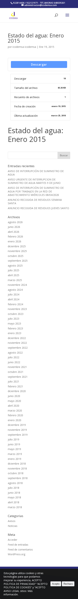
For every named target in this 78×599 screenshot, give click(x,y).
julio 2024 (13, 294)
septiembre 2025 (18, 260)
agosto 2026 (15, 222)
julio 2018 (13, 487)
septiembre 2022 (18, 347)
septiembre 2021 (18, 376)
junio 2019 (14, 444)
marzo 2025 (15, 280)
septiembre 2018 (18, 478)
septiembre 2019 (18, 434)
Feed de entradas (18, 544)
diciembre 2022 (17, 338)
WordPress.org (16, 554)
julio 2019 (13, 439)
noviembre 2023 (17, 309)
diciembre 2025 (17, 246)
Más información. (18, 592)
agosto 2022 (15, 352)
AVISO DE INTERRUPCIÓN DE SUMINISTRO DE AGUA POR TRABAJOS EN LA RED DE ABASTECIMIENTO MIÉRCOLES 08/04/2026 (36, 191)
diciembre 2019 (17, 425)
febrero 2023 (15, 328)
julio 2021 (13, 381)
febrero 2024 (15, 304)
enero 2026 (14, 241)
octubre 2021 (15, 372)
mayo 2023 (14, 323)
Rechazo (68, 583)
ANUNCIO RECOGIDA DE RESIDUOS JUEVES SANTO (38, 208)
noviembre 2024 (17, 285)
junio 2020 (14, 396)
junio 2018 (14, 492)
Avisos (11, 521)
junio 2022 (14, 362)
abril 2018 (13, 502)
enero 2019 (14, 459)
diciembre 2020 (17, 391)
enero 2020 (14, 420)
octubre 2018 (15, 473)
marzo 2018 (15, 507)
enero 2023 (14, 333)
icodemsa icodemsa (24, 47)
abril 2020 (13, 405)
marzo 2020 (15, 410)
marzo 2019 (15, 454)
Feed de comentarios (20, 549)
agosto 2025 (15, 265)
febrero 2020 (15, 415)
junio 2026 (14, 227)
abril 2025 (13, 275)
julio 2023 (13, 318)
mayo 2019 (14, 449)
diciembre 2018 (17, 463)
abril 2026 (13, 231)
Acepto (55, 583)
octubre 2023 (15, 314)
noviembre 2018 (17, 468)
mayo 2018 (14, 497)
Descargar (39, 64)
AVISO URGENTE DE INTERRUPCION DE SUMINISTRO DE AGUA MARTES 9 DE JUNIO (34, 181)
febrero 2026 (15, 236)
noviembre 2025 (17, 251)
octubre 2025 (15, 256)
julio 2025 (13, 270)
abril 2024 (13, 299)
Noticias (12, 526)
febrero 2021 (15, 386)
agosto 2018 (15, 483)
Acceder (12, 539)
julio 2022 (13, 357)
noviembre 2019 (17, 429)
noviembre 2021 (17, 367)
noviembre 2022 (17, 342)
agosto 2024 (15, 289)
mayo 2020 (14, 401)
